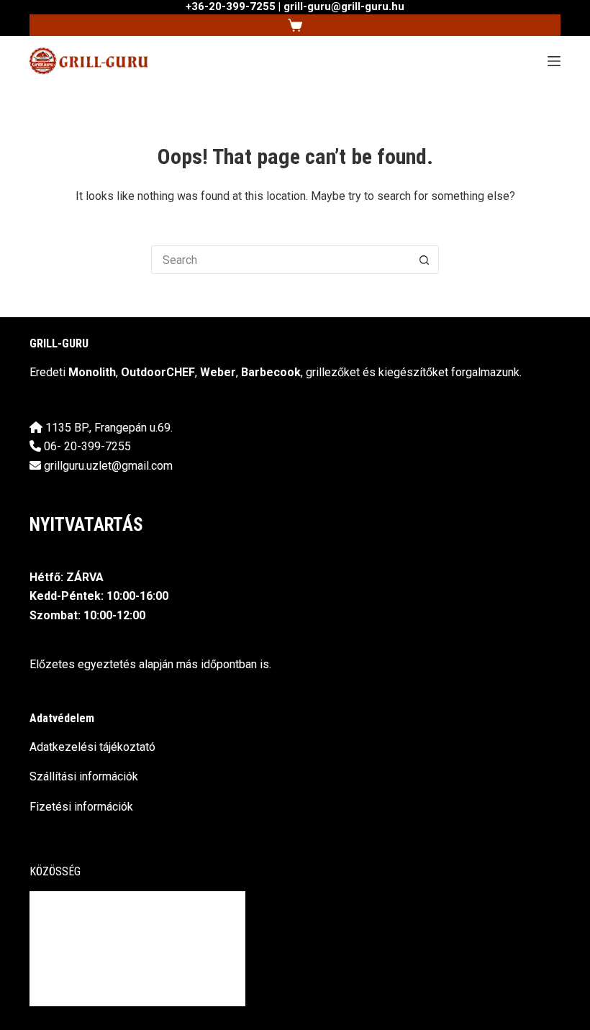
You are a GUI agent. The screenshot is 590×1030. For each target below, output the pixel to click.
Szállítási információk (84, 776)
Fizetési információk (81, 806)
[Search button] (424, 259)
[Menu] (554, 61)
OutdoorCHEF (158, 372)
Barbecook (271, 372)
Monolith (92, 372)
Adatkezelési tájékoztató (92, 747)
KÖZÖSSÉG (55, 871)
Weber (218, 372)
